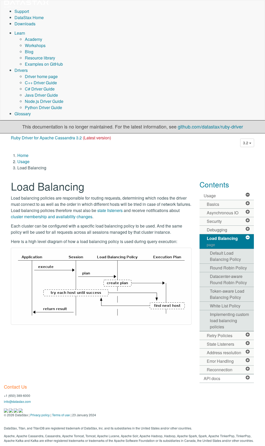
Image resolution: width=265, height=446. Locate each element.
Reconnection (219, 370)
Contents (214, 184)
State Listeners (220, 344)
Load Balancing (222, 241)
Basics (213, 204)
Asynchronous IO (222, 213)
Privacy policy (40, 415)
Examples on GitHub (44, 64)
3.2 (246, 142)
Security (214, 221)
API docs (212, 378)
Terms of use (61, 415)
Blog (29, 52)
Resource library (40, 58)
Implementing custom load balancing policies (229, 320)
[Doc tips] (11, 410)
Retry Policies (219, 335)
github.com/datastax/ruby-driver (210, 126)
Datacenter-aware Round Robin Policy (228, 279)
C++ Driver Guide (41, 83)
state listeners (110, 210)
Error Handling (220, 361)
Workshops (35, 45)
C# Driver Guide (40, 89)
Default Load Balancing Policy (225, 256)
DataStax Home (29, 17)
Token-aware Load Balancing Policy (227, 294)
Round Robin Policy (228, 268)
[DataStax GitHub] (21, 410)
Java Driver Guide (41, 95)
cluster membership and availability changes (51, 217)
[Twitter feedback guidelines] (16, 410)
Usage (23, 161)
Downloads (24, 24)
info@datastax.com (17, 401)
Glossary (22, 114)
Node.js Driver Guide (44, 101)
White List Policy (225, 306)
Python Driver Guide (43, 107)
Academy (33, 39)
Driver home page (41, 76)
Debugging (217, 230)
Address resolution (224, 353)
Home (22, 155)
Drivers (21, 70)
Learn (19, 33)
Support (21, 11)
